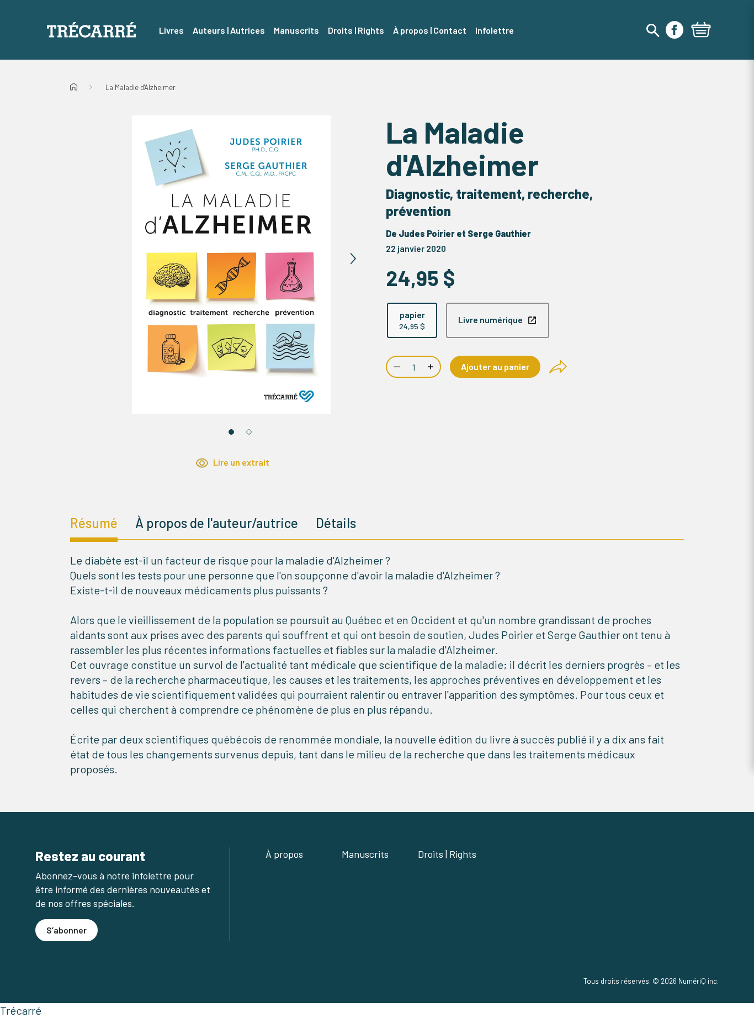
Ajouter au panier (495, 366)
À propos (284, 854)
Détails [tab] (336, 523)
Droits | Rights (447, 854)
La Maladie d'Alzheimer (140, 87)
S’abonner (66, 930)
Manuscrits (365, 854)
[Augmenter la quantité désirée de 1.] (431, 367)
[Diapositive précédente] (110, 259)
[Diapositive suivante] (352, 259)
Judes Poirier (427, 233)
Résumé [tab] (94, 523)
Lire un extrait (241, 462)
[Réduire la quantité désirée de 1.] (396, 367)
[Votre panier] (701, 31)
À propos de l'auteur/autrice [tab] (216, 523)
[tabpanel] (377, 665)
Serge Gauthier (499, 233)
